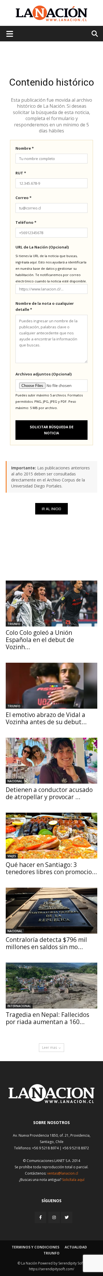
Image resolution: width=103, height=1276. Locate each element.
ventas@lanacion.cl (62, 1173)
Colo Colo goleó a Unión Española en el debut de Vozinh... (40, 640)
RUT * (20, 173)
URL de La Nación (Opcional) (42, 247)
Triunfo (13, 624)
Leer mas (49, 1047)
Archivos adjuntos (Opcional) (43, 374)
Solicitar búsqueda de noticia (52, 430)
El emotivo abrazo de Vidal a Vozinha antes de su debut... (46, 718)
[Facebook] (41, 1217)
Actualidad (76, 1247)
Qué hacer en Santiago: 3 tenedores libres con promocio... (51, 868)
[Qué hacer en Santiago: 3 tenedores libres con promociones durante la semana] (51, 836)
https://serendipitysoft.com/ (51, 1269)
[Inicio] (51, 1101)
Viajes (11, 856)
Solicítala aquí (73, 1179)
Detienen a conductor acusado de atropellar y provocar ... (49, 793)
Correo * (23, 197)
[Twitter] (66, 1217)
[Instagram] (54, 1217)
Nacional (14, 781)
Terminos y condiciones (35, 1247)
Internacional (19, 1006)
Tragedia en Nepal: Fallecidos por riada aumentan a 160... (47, 1018)
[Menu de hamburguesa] (10, 33)
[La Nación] (51, 13)
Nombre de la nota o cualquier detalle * (44, 306)
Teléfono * (25, 222)
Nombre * (24, 148)
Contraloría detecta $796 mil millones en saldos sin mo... (46, 943)
